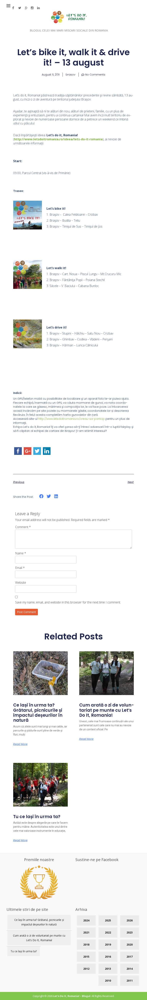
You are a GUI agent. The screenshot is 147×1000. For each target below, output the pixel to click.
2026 (130, 920)
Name (20, 553)
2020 (130, 944)
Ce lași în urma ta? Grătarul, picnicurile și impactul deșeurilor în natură (37, 712)
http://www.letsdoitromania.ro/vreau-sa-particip (71, 419)
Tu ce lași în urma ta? (36, 817)
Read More (20, 744)
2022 (108, 932)
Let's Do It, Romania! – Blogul (71, 996)
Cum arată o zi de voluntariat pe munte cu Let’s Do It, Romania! (106, 710)
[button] (41, 496)
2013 (108, 968)
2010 (108, 980)
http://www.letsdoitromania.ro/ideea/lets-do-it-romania (58, 139)
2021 (86, 932)
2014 (130, 968)
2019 (108, 944)
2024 (86, 920)
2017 (130, 956)
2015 (86, 956)
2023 (130, 932)
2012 (86, 968)
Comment (23, 527)
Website (20, 582)
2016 (108, 956)
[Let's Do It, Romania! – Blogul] (69, 22)
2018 (86, 944)
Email (20, 568)
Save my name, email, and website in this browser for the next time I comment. (68, 602)
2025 (108, 920)
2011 (130, 980)
